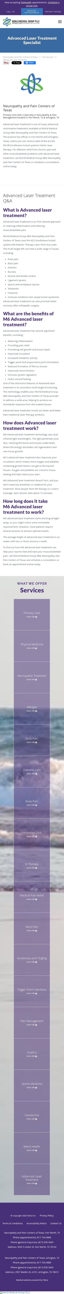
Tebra (45, 1280)
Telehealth (26, 2)
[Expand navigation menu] (59, 22)
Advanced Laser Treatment (15, 59)
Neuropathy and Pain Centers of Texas (20, 57)
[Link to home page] (28, 21)
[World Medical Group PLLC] (32, 1292)
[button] (32, 11)
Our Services (48, 57)
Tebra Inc (31, 1215)
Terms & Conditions (12, 1223)
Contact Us (56, 1223)
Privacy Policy (47, 1215)
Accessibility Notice (37, 1223)
